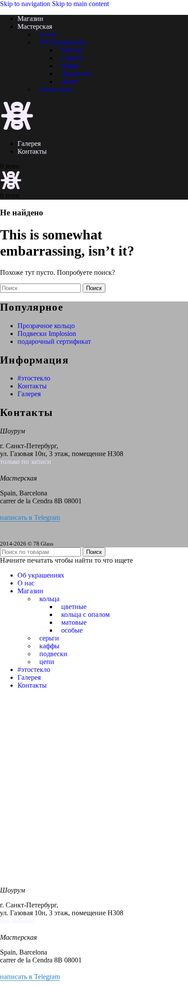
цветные (74, 606)
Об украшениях (62, 42)
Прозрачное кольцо (46, 325)
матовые (74, 622)
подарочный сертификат (54, 341)
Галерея (29, 394)
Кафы (69, 65)
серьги (49, 638)
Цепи (69, 81)
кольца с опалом (85, 614)
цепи (46, 661)
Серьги (72, 58)
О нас (47, 34)
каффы (49, 646)
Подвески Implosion (46, 333)
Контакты (32, 386)
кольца (49, 598)
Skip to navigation (26, 3)
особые (72, 630)
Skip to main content (80, 3)
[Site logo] (17, 128)
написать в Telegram (30, 517)
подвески (53, 653)
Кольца (72, 50)
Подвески (76, 73)
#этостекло (55, 89)
